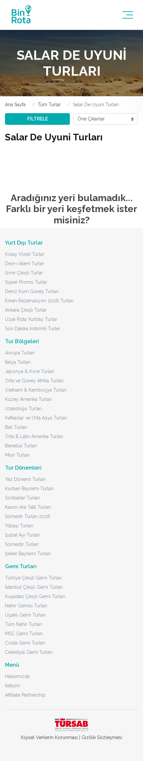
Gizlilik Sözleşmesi (101, 737)
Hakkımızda (17, 676)
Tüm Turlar (49, 104)
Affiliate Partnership (25, 695)
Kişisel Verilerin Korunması (49, 737)
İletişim (12, 685)
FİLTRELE (37, 118)
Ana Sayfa (15, 104)
